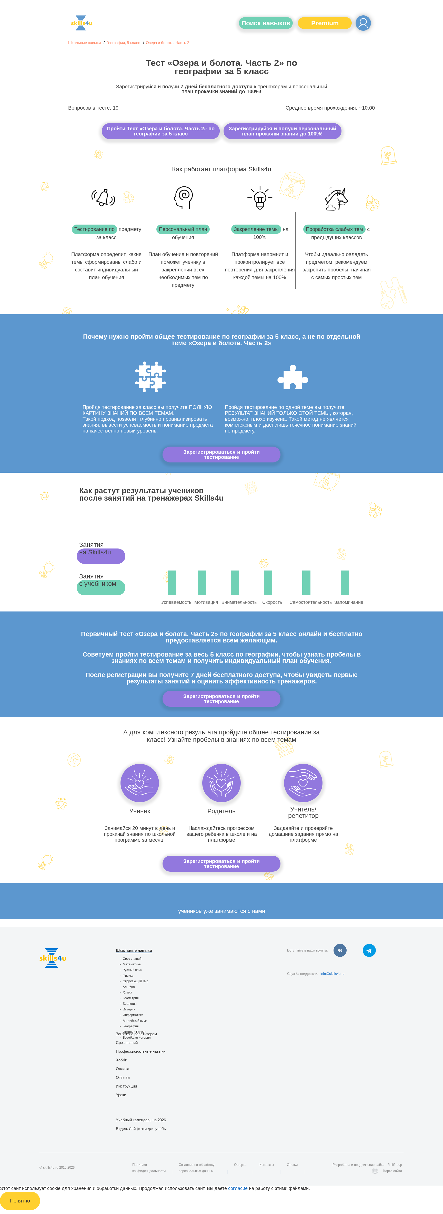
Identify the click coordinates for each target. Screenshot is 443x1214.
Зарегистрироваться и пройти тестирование (221, 454)
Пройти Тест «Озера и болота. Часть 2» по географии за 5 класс (161, 131)
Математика (132, 964)
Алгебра (129, 987)
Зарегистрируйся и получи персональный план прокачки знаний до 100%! (282, 131)
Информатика (133, 1015)
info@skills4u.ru (332, 974)
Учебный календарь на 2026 (141, 1120)
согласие (238, 1188)
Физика (128, 975)
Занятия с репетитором (136, 1034)
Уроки (121, 1095)
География (131, 1026)
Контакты (266, 1165)
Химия (127, 992)
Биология (130, 1004)
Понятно (20, 1201)
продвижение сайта (369, 1165)
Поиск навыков (265, 23)
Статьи (292, 1165)
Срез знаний (132, 958)
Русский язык (132, 970)
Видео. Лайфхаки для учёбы (141, 1128)
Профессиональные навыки (140, 1051)
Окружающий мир (135, 981)
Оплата (122, 1069)
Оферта (240, 1165)
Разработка (341, 1165)
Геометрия (131, 998)
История (129, 1009)
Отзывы (123, 1077)
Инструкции (126, 1086)
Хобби (121, 1060)
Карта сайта (392, 1171)
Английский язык (135, 1020)
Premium (325, 23)
